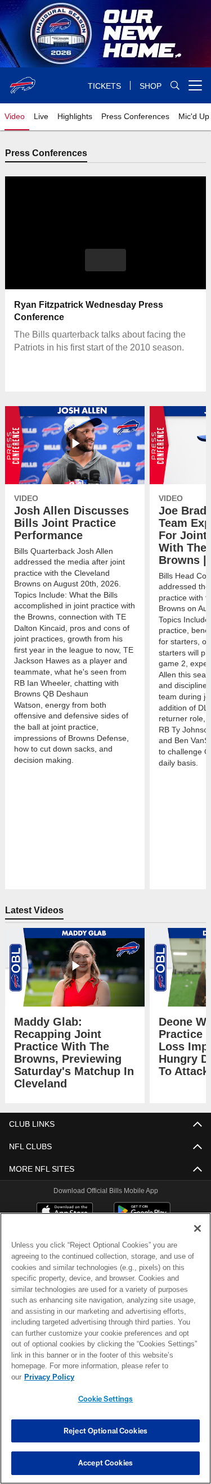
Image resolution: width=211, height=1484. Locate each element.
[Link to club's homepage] (22, 81)
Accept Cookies (105, 1462)
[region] (105, 1348)
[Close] (197, 1228)
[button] (105, 260)
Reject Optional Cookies (105, 1430)
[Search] (174, 85)
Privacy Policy (49, 1376)
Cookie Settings (105, 1398)
